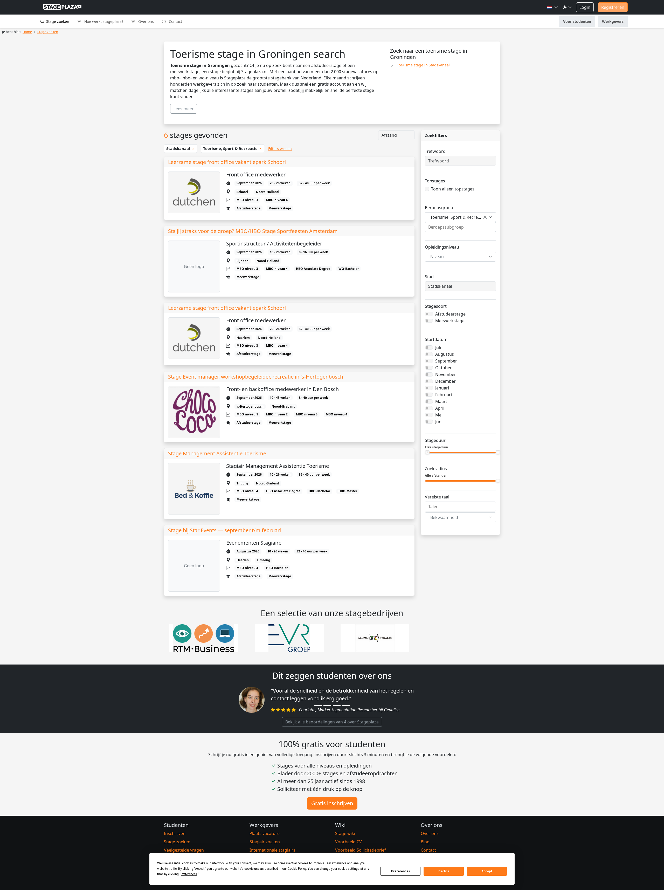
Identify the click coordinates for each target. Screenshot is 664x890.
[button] (552, 7)
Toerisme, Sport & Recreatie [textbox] (457, 217)
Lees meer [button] (184, 109)
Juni (438, 422)
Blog (425, 842)
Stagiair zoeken (265, 842)
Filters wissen (280, 148)
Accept (486, 871)
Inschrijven (174, 833)
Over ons (145, 21)
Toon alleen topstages (452, 189)
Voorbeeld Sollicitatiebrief (360, 850)
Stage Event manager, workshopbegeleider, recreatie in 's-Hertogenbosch (255, 377)
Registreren (612, 7)
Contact (175, 21)
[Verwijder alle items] (485, 217)
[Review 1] (318, 706)
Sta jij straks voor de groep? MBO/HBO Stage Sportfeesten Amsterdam (253, 231)
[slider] (427, 452)
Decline (443, 871)
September (446, 361)
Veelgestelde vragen (184, 850)
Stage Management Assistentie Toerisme (217, 453)
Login (584, 7)
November (445, 374)
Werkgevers (613, 21)
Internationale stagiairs (272, 850)
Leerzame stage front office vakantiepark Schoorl (227, 162)
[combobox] (460, 217)
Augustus (444, 354)
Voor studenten (577, 21)
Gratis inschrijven (332, 803)
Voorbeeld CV (348, 842)
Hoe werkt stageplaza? (103, 21)
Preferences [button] (189, 874)
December (445, 381)
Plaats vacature (265, 833)
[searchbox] (460, 227)
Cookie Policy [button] (297, 869)
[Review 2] (327, 706)
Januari (442, 388)
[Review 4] (346, 706)
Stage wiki (345, 833)
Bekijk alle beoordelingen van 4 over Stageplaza (332, 722)
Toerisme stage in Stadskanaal (423, 65)
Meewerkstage (450, 321)
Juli (438, 347)
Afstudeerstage (450, 314)
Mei (438, 415)
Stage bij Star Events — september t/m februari (224, 530)
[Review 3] (337, 706)
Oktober (443, 368)
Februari (443, 395)
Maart (441, 401)
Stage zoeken (57, 21)
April (439, 408)
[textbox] (457, 257)
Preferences (400, 871)
